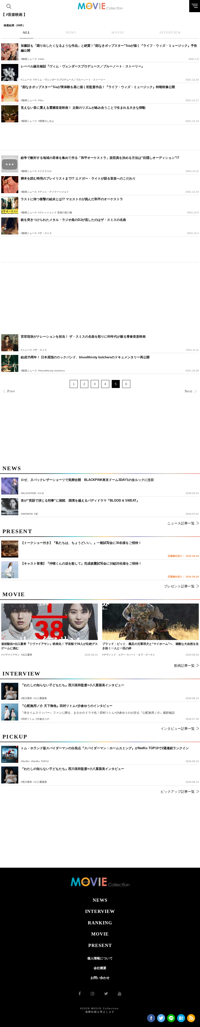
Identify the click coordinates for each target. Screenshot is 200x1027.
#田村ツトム (27, 719)
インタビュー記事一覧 (177, 728)
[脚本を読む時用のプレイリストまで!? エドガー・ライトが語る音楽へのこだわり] (9, 184)
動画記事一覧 (184, 665)
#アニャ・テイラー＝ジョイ (53, 191)
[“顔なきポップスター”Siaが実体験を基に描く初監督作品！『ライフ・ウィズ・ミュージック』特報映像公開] (9, 93)
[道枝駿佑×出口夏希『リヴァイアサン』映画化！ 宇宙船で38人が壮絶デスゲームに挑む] (49, 622)
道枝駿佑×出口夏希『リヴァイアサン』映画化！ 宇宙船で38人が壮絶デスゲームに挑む (49, 646)
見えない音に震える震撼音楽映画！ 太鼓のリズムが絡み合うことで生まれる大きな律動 (83, 107)
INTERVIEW (100, 911)
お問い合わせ (100, 978)
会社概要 (100, 968)
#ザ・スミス (45, 233)
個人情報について (100, 958)
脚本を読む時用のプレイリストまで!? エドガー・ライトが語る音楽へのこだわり (78, 178)
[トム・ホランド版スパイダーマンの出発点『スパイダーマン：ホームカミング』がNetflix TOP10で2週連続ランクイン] (9, 754)
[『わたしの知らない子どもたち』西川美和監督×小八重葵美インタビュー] (9, 775)
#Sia (40, 100)
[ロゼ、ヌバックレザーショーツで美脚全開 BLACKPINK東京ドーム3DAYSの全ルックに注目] (9, 486)
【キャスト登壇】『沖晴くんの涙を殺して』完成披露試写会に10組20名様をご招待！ (81, 563)
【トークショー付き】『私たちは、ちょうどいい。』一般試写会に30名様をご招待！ (81, 543)
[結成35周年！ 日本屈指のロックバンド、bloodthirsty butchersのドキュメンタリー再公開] (9, 363)
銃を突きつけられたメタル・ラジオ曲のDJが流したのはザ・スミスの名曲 (73, 220)
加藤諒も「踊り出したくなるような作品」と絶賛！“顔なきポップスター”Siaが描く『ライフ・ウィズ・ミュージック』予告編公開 (109, 48)
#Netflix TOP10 (40, 761)
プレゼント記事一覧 (179, 586)
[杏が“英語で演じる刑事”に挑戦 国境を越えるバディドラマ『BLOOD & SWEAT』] (9, 506)
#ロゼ (41, 493)
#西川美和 (26, 782)
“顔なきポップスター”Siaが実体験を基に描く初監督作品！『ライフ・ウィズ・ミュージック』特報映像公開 (98, 87)
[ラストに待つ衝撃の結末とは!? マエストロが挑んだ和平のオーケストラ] (9, 205)
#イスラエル (45, 171)
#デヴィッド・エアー (114, 654)
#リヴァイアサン (10, 654)
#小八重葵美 (40, 782)
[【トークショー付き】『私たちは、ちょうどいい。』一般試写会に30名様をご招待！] (9, 549)
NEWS (100, 900)
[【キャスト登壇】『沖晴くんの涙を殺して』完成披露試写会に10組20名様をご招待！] (9, 569)
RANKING (100, 922)
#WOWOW (27, 514)
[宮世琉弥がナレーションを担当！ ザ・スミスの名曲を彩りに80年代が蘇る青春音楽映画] (9, 342)
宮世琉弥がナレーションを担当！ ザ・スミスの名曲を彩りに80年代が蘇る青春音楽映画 (83, 336)
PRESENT (100, 945)
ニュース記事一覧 (181, 523)
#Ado (41, 59)
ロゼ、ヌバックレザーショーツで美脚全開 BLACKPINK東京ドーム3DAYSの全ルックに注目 (87, 480)
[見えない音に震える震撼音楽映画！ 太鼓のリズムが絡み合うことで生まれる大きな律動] (9, 113)
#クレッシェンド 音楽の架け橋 (55, 212)
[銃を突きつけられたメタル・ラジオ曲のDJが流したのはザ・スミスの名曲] (9, 225)
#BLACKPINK (28, 493)
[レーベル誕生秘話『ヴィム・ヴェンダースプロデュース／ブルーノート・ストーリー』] (9, 72)
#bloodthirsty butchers (51, 370)
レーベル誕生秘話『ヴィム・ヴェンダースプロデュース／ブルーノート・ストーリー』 (82, 66)
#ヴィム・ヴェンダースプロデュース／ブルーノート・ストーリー (69, 79)
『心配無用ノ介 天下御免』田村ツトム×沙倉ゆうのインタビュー (66, 706)
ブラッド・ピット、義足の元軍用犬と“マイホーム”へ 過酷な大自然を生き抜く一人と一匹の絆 (150, 646)
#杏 (36, 514)
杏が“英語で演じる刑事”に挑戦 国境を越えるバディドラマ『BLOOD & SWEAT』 (80, 500)
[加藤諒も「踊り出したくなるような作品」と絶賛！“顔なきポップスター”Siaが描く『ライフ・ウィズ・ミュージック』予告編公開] (9, 51)
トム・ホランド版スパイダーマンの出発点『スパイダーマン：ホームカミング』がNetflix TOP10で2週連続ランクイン (105, 748)
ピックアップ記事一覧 (177, 791)
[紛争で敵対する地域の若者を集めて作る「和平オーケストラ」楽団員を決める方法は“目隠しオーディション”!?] (9, 163)
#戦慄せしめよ (46, 121)
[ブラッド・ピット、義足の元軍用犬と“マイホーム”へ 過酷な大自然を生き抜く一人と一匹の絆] (150, 622)
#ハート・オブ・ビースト (141, 654)
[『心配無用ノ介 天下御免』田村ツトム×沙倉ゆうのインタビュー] (9, 712)
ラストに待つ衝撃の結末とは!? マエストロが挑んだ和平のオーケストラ (72, 199)
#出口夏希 (26, 654)
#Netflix (25, 761)
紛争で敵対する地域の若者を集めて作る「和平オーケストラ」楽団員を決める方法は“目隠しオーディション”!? (100, 158)
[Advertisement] (100, 137)
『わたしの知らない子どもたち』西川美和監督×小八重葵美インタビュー (72, 769)
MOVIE (100, 934)
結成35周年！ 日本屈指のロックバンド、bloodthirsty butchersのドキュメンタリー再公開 (85, 357)
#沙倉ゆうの (42, 719)
